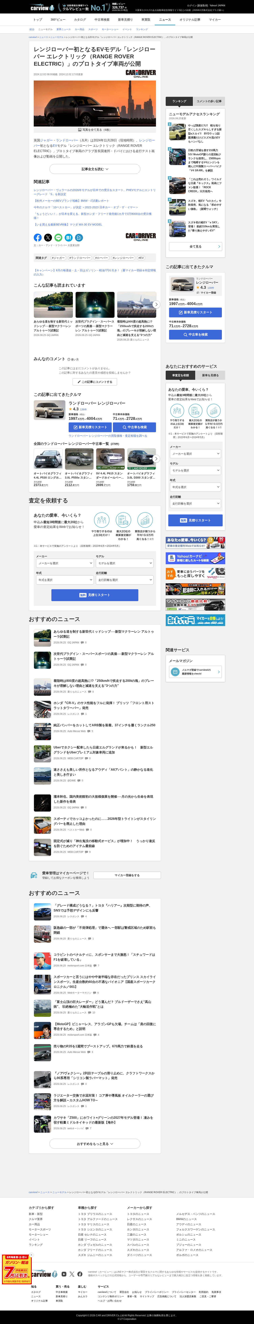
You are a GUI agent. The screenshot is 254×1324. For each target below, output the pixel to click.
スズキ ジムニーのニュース (95, 1255)
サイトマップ (147, 1296)
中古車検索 (102, 19)
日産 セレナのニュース (92, 1234)
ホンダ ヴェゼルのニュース (95, 1244)
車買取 (145, 19)
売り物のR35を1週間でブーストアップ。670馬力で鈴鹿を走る (98, 1046)
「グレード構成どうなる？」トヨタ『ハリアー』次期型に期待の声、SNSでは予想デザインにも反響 (103, 908)
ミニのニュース (186, 1239)
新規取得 (202, 5)
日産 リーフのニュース (92, 1239)
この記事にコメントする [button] (97, 381)
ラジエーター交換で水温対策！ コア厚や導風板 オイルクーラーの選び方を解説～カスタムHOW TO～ (104, 1098)
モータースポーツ (40, 1229)
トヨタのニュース (138, 1214)
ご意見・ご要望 (207, 1296)
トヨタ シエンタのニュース (95, 1229)
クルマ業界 (36, 1219)
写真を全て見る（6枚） (97, 129)
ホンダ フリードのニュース (95, 1249)
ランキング (179, 101)
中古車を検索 (137, 427)
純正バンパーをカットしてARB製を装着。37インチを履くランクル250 (104, 725)
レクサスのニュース (139, 1219)
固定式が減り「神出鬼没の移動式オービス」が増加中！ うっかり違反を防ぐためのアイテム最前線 (104, 843)
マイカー (215, 19)
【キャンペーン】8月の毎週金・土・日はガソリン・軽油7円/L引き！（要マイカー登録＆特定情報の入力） (95, 272)
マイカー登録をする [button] (127, 875)
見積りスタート (99, 595)
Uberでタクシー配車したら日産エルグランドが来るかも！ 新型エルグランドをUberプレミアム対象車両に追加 (103, 750)
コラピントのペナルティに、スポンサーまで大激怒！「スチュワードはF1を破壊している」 (104, 957)
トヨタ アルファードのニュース (98, 1219)
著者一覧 (132, 1296)
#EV (141, 257)
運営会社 (124, 1292)
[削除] (31, 1255)
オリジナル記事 (190, 19)
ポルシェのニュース (188, 1234)
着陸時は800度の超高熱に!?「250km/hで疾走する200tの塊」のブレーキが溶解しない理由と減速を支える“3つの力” (136, 328)
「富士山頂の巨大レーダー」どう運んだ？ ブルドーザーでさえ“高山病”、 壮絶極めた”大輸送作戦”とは (102, 1004)
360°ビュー (58, 19)
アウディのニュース (188, 1224)
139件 (83, 409)
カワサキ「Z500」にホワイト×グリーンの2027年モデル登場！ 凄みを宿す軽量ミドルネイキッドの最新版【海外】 (103, 1120)
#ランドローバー (79, 257)
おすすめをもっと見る (93, 1144)
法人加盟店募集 (188, 1296)
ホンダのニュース (138, 1229)
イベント (34, 1239)
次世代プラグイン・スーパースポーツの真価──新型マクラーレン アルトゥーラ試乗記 (94, 326)
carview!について (107, 1292)
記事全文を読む (93, 169)
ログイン (192, 5)
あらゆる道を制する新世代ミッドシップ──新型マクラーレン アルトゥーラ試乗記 (53, 326)
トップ (37, 19)
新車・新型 (36, 1214)
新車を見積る (210, 375)
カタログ (80, 19)
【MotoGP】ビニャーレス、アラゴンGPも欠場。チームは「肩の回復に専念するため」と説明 (105, 1026)
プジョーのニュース (188, 1244)
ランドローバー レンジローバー (97, 403)
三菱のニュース (136, 1234)
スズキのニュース (138, 1249)
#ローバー (101, 257)
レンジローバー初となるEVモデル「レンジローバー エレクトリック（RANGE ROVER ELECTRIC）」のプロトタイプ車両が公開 (94, 56)
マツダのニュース (138, 1239)
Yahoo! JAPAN (217, 5)
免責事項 (216, 1292)
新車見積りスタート (93, 427)
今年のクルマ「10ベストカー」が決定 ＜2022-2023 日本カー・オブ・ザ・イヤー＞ (86, 207)
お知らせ (137, 1292)
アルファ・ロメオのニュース (194, 1249)
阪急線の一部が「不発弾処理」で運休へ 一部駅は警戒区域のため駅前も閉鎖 (105, 930)
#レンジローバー (123, 257)
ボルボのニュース (187, 1255)
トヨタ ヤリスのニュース (93, 1224)
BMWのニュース (186, 1219)
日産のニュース (136, 1224)
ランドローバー (67, 140)
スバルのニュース (138, 1244)
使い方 (75, 359)
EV (55, 145)
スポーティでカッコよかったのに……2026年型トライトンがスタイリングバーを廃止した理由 (105, 821)
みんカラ (83, 1296)
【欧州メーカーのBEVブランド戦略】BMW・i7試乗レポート (71, 200)
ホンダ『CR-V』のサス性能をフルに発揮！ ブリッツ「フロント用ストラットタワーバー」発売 (104, 705)
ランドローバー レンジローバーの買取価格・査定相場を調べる (108, 435)
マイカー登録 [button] (208, 292)
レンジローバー (207, 280)
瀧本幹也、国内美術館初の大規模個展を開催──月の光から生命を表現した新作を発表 (103, 799)
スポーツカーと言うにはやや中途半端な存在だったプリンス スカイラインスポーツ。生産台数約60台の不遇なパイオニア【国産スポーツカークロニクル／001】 (105, 981)
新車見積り (125, 19)
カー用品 (34, 1224)
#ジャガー (58, 257)
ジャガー (46, 140)
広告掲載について (166, 1296)
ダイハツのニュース (139, 1255)
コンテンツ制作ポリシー (111, 1296)
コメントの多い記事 (209, 101)
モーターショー (38, 1234)
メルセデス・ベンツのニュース (195, 1214)
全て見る (196, 246)
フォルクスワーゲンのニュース (195, 1229)
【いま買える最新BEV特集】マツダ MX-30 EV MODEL (68, 224)
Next (156, 304)
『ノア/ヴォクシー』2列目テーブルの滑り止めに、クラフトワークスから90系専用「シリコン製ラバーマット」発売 (104, 1076)
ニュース (165, 19)
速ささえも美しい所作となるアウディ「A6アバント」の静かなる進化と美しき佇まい (103, 772)
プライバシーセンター (184, 1292)
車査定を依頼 (180, 375)
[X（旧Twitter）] (72, 1274)
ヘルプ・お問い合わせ (110, 1300)
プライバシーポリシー (157, 1292)
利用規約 (203, 1292)
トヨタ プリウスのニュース (95, 1214)
